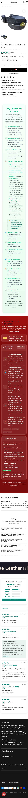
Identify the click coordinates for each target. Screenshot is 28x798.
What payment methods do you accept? (11, 528)
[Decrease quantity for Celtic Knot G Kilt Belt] (2, 66)
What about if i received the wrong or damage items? (10, 546)
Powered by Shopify (22, 792)
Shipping (8, 49)
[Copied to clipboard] (13, 77)
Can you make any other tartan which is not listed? (12, 551)
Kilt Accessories (7, 756)
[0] (26, 2)
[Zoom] (24, 11)
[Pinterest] (8, 77)
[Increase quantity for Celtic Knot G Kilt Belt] (6, 66)
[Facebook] (2, 77)
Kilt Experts (14, 2)
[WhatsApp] (11, 77)
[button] (5, 52)
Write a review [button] (14, 600)
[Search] (24, 2)
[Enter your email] (25, 768)
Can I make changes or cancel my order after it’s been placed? (11, 540)
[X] (5, 77)
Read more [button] (6, 656)
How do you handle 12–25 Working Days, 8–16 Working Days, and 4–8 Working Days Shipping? (12, 534)
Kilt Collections (7, 751)
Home (2, 6)
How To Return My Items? (9, 555)
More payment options (14, 73)
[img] (5, 614)
